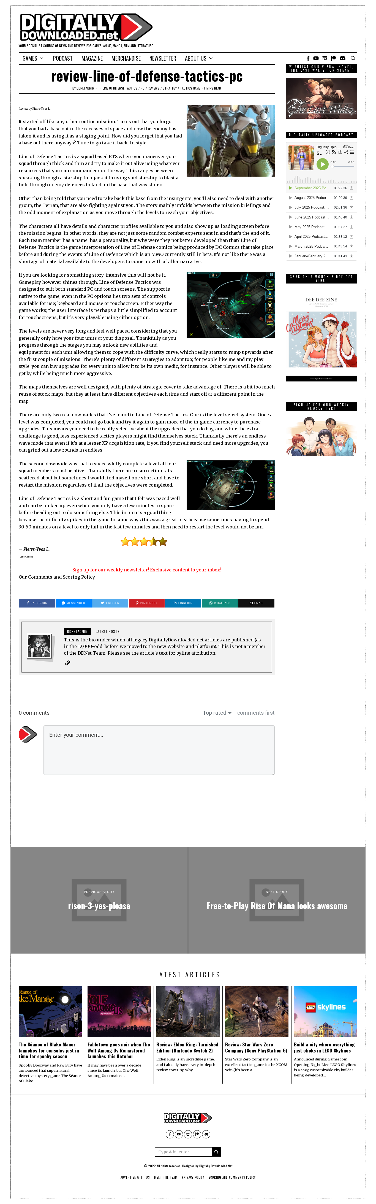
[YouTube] (316, 58)
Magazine (92, 58)
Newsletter (162, 58)
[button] (216, 1152)
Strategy (170, 88)
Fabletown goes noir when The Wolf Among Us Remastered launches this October (119, 1050)
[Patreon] (333, 58)
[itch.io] (325, 58)
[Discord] (342, 58)
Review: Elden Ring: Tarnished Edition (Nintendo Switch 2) (187, 1047)
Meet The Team (166, 1177)
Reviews (153, 88)
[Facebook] (308, 58)
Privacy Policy (193, 1177)
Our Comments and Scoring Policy (57, 577)
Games (30, 58)
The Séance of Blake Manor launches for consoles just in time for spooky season (49, 1050)
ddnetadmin (85, 88)
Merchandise (126, 58)
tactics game (190, 88)
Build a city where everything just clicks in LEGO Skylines (324, 1047)
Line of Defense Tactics (120, 88)
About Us (195, 58)
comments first (256, 712)
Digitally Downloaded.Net (215, 1165)
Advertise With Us (135, 1177)
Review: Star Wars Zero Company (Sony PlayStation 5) (256, 1047)
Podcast (63, 58)
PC (143, 88)
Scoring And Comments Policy (232, 1177)
